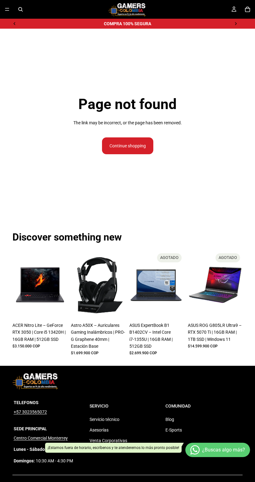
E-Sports (173, 429)
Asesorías (99, 429)
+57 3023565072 (30, 411)
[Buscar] (20, 9)
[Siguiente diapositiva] (236, 24)
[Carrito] (247, 9)
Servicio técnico (104, 419)
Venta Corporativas (108, 440)
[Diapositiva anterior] (14, 24)
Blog (169, 419)
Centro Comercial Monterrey (41, 438)
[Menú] (7, 9)
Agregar (121, 309)
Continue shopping (127, 145)
